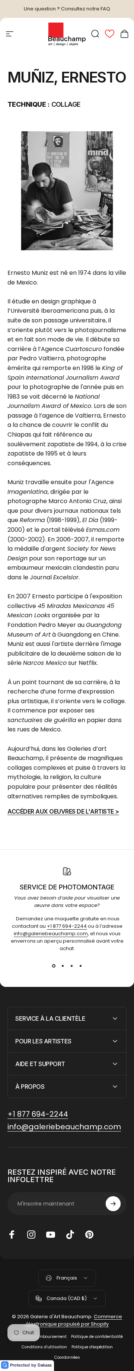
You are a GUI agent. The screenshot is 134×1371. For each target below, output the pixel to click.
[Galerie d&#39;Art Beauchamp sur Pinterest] (89, 1234)
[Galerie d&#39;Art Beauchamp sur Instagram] (31, 1234)
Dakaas (45, 1365)
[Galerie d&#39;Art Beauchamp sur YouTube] (50, 1234)
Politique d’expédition (92, 1347)
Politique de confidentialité (97, 1336)
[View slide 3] (71, 965)
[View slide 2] (62, 965)
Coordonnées (67, 1357)
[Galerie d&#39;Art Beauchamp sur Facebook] (11, 1234)
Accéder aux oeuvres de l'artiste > (63, 811)
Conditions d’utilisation (44, 1347)
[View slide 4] (80, 965)
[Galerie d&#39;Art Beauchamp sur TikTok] (70, 1234)
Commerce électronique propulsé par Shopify (74, 1320)
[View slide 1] (53, 965)
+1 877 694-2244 (67, 926)
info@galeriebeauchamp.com (51, 933)
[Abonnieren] (113, 1203)
